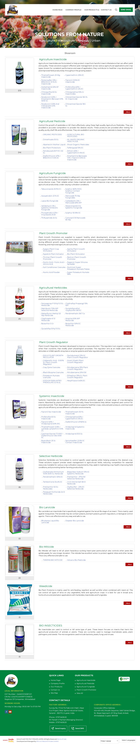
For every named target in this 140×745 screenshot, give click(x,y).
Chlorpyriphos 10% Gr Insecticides (74, 93)
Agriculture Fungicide (52, 173)
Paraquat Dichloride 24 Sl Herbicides (54, 493)
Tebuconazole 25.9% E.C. (51, 189)
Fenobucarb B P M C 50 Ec (53, 152)
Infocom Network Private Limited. (47, 741)
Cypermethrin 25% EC (74, 75)
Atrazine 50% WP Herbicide (72, 319)
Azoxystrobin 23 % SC (50, 196)
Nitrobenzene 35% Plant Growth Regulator (77, 368)
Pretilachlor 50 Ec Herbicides (50, 488)
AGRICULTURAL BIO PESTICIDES (75, 135)
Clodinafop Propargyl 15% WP (76, 304)
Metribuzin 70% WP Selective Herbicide (49, 309)
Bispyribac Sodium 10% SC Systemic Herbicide (78, 473)
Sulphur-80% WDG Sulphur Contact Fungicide (73, 191)
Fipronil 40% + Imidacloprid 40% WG (50, 423)
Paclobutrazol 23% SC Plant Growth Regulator (77, 356)
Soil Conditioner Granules (54, 267)
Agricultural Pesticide (52, 121)
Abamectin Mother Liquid (54, 145)
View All (80, 693)
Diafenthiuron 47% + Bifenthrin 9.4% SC (52, 157)
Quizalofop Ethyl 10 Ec (50, 329)
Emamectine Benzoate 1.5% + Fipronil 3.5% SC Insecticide (77, 158)
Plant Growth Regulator (53, 342)
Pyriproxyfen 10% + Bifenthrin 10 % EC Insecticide (49, 82)
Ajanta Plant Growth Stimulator (76, 250)
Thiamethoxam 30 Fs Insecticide (74, 413)
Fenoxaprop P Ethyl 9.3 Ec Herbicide (52, 304)
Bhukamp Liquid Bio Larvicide (50, 522)
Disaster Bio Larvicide (74, 521)
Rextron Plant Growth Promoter (76, 258)
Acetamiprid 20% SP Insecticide (50, 88)
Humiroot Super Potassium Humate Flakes (78, 268)
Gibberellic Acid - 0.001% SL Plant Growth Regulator (53, 362)
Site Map (54, 693)
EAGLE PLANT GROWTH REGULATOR (53, 356)
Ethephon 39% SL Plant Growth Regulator (77, 376)
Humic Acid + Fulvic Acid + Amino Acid (54, 263)
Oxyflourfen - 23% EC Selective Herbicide (75, 488)
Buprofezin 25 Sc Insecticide (48, 441)
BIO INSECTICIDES (50, 625)
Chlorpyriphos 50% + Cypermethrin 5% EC (74, 418)
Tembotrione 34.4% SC (52, 482)
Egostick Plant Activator (53, 254)
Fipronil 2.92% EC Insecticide (72, 81)
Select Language (128, 740)
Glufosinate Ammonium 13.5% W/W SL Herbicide (53, 473)
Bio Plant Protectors (52, 148)
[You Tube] (10, 713)
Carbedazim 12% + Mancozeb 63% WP (73, 202)
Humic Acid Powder (51, 272)
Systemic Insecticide (51, 396)
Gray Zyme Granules (51, 367)
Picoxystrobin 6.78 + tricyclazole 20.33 (49, 214)
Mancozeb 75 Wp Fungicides (72, 197)
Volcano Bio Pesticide (76, 560)
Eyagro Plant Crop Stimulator (51, 250)
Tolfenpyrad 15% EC (75, 148)
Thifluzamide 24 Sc (49, 218)
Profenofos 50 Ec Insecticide (48, 418)
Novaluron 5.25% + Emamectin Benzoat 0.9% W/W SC (52, 99)
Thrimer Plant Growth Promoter (52, 258)
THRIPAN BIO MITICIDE (53, 560)
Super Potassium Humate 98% (78, 273)
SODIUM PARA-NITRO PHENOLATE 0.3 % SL (52, 381)
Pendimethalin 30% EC (53, 477)
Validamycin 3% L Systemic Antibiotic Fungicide (49, 208)
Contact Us (106, 10)
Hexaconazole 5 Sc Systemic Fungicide (73, 207)
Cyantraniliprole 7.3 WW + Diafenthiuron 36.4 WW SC (52, 435)
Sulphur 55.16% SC (73, 213)
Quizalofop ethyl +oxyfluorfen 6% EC (73, 309)
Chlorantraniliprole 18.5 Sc (75, 105)
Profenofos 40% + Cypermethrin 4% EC (74, 88)
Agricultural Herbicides (53, 287)
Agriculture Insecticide (53, 59)
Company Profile (73, 10)
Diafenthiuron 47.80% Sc (76, 422)
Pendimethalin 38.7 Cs (75, 314)
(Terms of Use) (61, 739)
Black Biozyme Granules (53, 372)
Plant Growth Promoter (53, 233)
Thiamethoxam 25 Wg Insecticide (50, 76)
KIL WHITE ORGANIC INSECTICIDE (76, 140)
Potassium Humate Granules (51, 376)
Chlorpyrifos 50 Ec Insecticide (49, 93)
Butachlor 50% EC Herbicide (73, 324)
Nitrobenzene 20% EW (76, 372)
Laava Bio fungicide (49, 201)
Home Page (57, 10)
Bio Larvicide (47, 507)
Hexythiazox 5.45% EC (76, 381)
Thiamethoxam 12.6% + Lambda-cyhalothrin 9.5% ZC (52, 429)
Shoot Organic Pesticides (78, 145)
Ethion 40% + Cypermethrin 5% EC (76, 152)
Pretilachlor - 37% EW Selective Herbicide (76, 478)
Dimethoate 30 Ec (51, 140)
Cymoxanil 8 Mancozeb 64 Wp (75, 219)
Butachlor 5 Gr (47, 324)
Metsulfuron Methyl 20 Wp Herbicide (51, 314)
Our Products (91, 10)
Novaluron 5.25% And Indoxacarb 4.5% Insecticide (50, 106)
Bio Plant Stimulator (76, 254)
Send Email (126, 10)
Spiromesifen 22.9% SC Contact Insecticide (75, 441)
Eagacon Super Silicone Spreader (77, 263)
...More (127, 112)
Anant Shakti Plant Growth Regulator (75, 361)
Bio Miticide (46, 546)
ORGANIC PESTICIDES (52, 135)
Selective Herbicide (51, 456)
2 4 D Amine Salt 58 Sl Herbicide (76, 483)
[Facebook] (6, 713)
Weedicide (45, 586)
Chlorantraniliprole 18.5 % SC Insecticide (76, 98)
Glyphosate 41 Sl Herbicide (48, 319)
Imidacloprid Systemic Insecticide (74, 428)
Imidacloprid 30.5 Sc (74, 434)
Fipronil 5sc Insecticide (51, 412)
